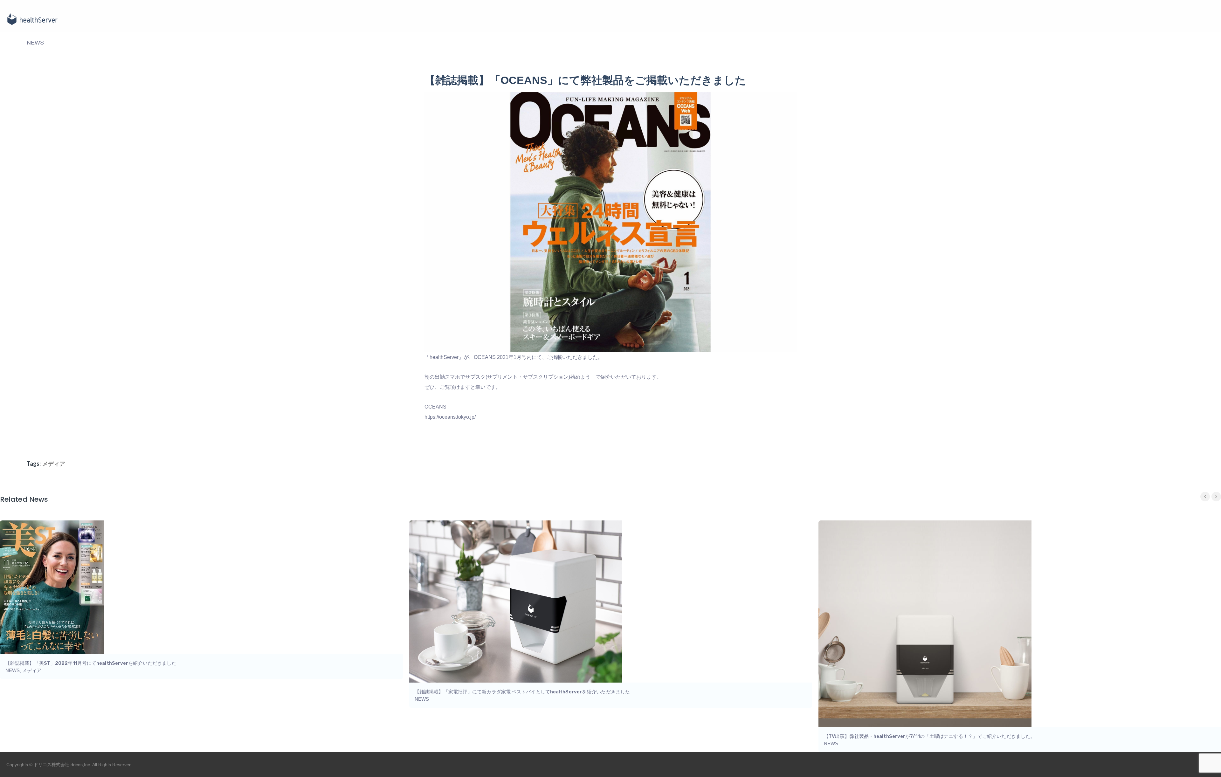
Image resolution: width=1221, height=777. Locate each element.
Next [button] (1216, 496)
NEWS (35, 42)
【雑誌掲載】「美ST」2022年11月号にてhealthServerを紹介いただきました (90, 663)
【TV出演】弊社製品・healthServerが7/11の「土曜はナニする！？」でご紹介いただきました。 (929, 736)
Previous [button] (1205, 496)
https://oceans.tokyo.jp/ (450, 417)
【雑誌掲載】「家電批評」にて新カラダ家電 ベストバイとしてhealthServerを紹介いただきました (522, 692)
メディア (53, 463)
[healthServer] (32, 19)
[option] (610, 614)
